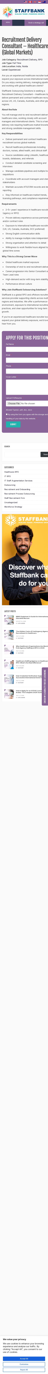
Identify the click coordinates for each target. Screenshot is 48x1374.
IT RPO (7, 476)
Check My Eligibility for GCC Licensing (45, 686)
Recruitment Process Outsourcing (19, 494)
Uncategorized (10, 502)
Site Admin (21, 623)
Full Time (16, 63)
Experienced (14, 70)
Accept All (24, 1359)
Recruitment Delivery (27, 59)
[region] (24, 1355)
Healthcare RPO (11, 472)
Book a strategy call (36, 23)
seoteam (20, 638)
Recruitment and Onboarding (17, 489)
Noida (25, 66)
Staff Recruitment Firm (14, 498)
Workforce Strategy (13, 507)
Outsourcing (9, 485)
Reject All (24, 1370)
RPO (40, 59)
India (18, 66)
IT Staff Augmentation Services (18, 480)
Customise (24, 1364)
